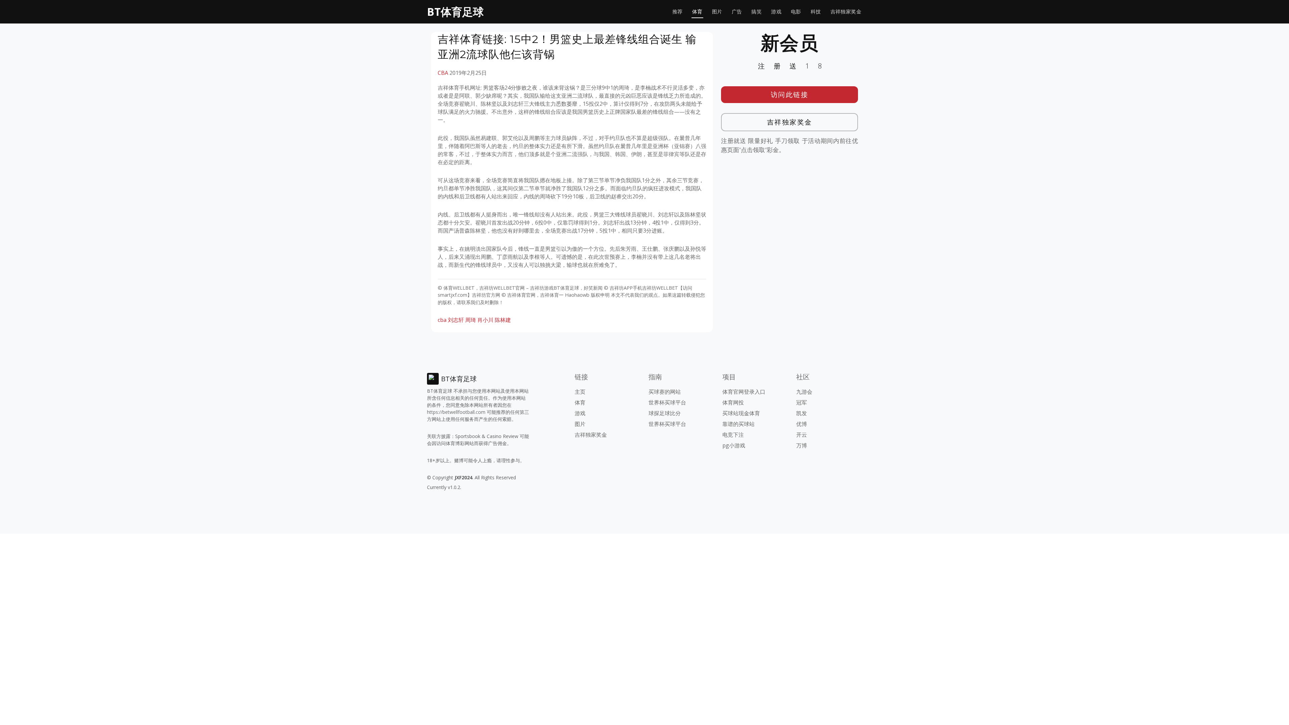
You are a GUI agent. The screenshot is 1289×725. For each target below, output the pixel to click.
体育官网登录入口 (743, 391)
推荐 (677, 11)
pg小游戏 (733, 445)
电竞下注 (733, 434)
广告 (737, 11)
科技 (816, 11)
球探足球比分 (665, 413)
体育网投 (733, 402)
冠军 (801, 402)
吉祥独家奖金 (845, 11)
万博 (801, 445)
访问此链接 (790, 94)
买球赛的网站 (665, 391)
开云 (801, 434)
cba (442, 320)
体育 (697, 11)
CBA (443, 73)
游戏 (776, 11)
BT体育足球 (455, 11)
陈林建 (503, 320)
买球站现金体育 (741, 413)
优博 (801, 424)
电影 (796, 11)
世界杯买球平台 (667, 402)
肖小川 (485, 320)
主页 (580, 391)
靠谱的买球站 (738, 424)
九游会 (804, 391)
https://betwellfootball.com (456, 412)
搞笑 (756, 11)
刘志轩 (456, 320)
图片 (717, 11)
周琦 (470, 320)
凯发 (801, 413)
